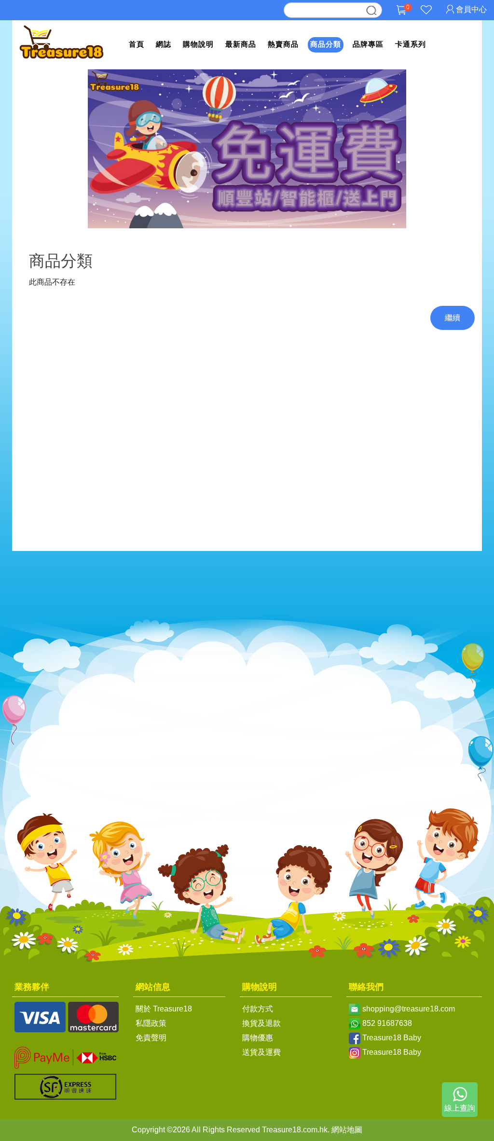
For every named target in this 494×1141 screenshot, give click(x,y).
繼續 (452, 318)
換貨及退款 (261, 1023)
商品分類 (325, 44)
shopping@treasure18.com (408, 1009)
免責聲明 (151, 1038)
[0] (401, 17)
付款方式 (257, 1009)
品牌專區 (368, 44)
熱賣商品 (283, 44)
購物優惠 (257, 1038)
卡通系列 (410, 44)
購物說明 (198, 44)
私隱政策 (151, 1023)
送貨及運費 (261, 1052)
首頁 (136, 44)
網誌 (163, 44)
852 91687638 (387, 1023)
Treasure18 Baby (391, 1038)
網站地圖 (346, 1130)
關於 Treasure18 (164, 1009)
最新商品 (240, 44)
